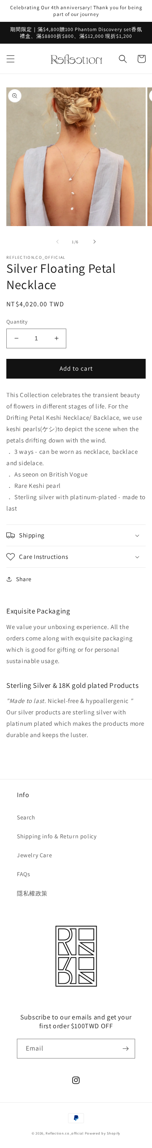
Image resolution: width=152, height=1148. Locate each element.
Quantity (16, 321)
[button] (10, 59)
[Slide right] (94, 241)
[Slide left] (57, 241)
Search (26, 817)
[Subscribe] (125, 1048)
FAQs (23, 874)
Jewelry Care (34, 855)
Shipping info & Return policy (56, 836)
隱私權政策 (32, 893)
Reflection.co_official (64, 1133)
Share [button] (24, 579)
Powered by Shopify (103, 1133)
